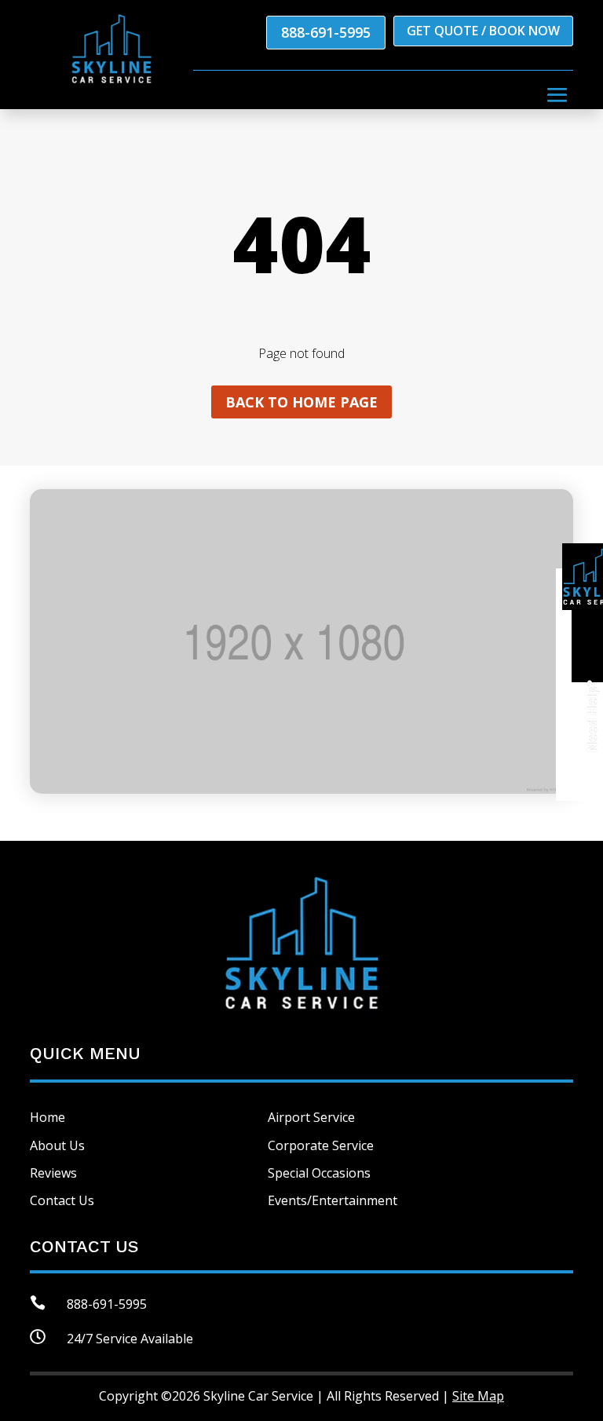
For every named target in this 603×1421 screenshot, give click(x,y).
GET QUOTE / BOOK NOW (483, 30)
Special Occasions (319, 1173)
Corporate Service (321, 1145)
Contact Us (62, 1200)
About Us (57, 1145)
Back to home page (301, 402)
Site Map (478, 1396)
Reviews (53, 1173)
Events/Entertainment (332, 1200)
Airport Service (311, 1117)
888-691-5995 (326, 32)
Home (47, 1117)
